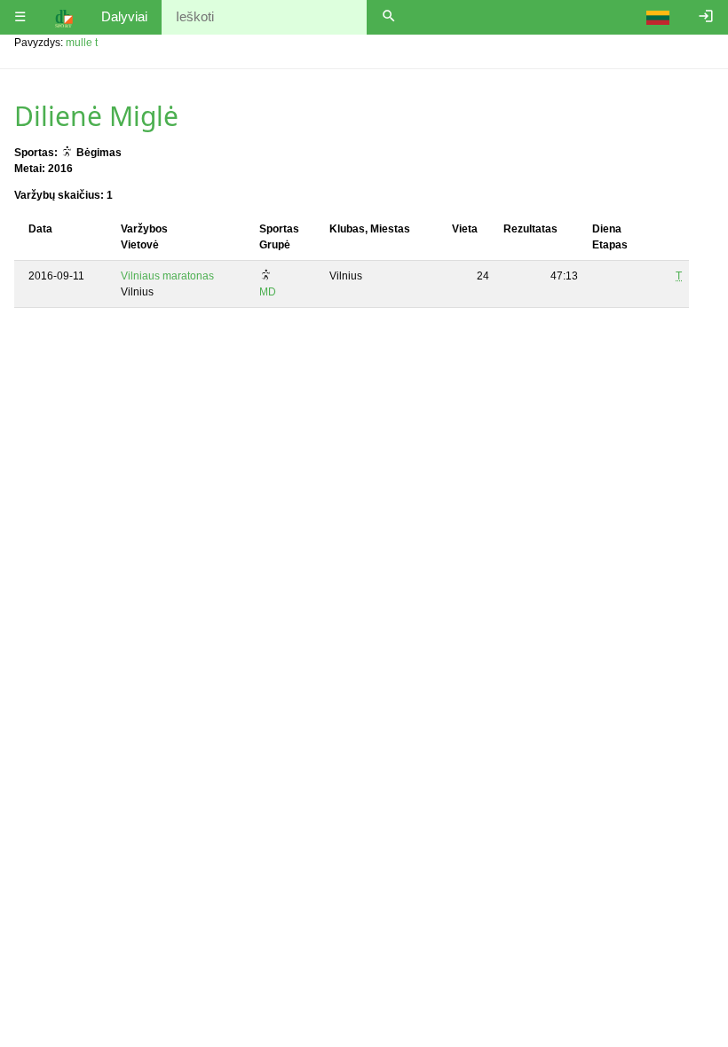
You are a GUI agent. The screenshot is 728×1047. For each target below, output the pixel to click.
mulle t (82, 42)
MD (267, 292)
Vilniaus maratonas (167, 276)
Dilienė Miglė (96, 116)
